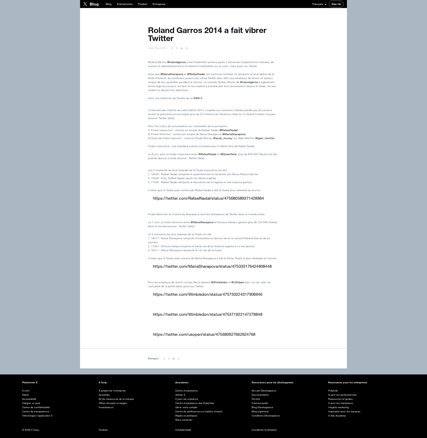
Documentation (260, 394)
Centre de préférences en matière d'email (198, 411)
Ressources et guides (340, 398)
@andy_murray (223, 138)
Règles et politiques (186, 415)
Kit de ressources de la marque (116, 398)
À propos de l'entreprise (112, 390)
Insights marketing (338, 407)
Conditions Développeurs (266, 415)
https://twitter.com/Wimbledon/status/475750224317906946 (207, 294)
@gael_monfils (265, 138)
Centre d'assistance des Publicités (194, 403)
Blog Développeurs (262, 407)
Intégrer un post (31, 403)
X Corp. (103, 382)
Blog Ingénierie (260, 411)
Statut (25, 394)
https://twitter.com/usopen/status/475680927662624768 (204, 334)
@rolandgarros (176, 62)
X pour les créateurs (186, 398)
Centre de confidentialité (36, 407)
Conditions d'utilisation (264, 429)
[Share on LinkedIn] (181, 48)
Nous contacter (184, 419)
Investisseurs (106, 407)
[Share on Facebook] (176, 48)
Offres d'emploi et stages (113, 403)
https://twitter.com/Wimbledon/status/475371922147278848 (207, 314)
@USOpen (237, 282)
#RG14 (198, 98)
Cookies (103, 429)
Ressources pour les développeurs (272, 382)
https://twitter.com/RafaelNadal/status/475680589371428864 (208, 198)
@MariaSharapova (171, 74)
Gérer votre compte (186, 407)
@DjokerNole (228, 154)
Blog (109, 4)
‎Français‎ (318, 4)
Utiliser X (180, 394)
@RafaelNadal (196, 74)
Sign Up (336, 4)
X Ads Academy (337, 415)
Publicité (333, 390)
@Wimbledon (219, 282)
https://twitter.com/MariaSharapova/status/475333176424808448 (212, 266)
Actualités (104, 394)
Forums (256, 398)
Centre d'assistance (186, 390)
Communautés (260, 403)
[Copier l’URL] (186, 48)
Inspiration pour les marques (344, 411)
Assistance (182, 382)
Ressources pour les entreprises (347, 382)
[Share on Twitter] (172, 48)
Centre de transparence (35, 411)
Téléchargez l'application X (37, 415)
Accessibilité (29, 398)
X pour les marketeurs (340, 403)
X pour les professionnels (342, 394)
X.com (25, 390)
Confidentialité (183, 429)
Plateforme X (30, 382)
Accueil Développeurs (264, 390)
